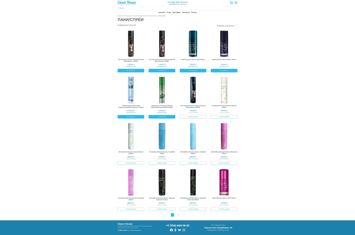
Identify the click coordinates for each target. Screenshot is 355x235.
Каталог (161, 12)
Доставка (176, 12)
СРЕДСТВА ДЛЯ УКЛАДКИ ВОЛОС (147, 16)
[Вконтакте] (179, 230)
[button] (231, 2)
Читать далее (193, 117)
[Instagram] (183, 230)
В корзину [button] (131, 70)
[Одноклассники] (175, 230)
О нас (169, 12)
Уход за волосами (130, 16)
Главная (120, 16)
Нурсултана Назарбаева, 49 (218, 228)
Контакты (186, 12)
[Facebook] (171, 230)
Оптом (194, 12)
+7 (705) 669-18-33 (177, 225)
